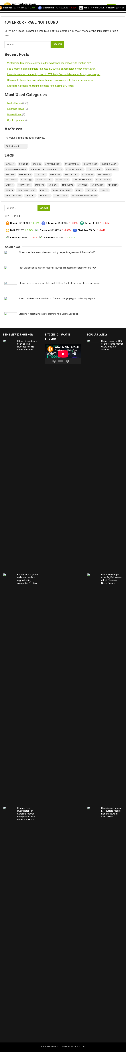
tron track (44, 195)
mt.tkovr (39, 185)
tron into (91, 190)
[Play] (49, 360)
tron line (30, 195)
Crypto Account (44, 180)
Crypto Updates (15, 120)
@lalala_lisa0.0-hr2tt (16, 169)
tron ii (79, 190)
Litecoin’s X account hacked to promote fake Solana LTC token (40, 85)
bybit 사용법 (26, 180)
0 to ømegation (72, 164)
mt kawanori (97, 185)
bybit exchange (94, 169)
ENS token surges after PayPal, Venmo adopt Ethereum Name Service (111, 579)
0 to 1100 (37, 164)
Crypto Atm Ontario (82, 180)
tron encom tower (26, 190)
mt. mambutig (24, 185)
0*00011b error (90, 164)
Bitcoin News (14, 114)
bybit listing (25, 175)
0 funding (23, 164)
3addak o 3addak (109, 164)
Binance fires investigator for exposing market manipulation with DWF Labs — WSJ (26, 814)
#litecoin (10, 164)
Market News (14, 103)
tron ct (9, 190)
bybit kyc (10, 175)
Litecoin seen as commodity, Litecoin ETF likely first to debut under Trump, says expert (53, 74)
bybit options (71, 175)
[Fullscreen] (77, 360)
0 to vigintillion (52, 164)
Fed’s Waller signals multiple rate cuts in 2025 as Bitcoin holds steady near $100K (51, 68)
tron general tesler (61, 190)
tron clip (112, 185)
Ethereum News (15, 108)
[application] (63, 354)
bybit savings (104, 175)
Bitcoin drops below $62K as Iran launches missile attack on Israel (27, 345)
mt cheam (53, 185)
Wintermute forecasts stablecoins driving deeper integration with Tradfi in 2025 (49, 63)
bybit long (40, 175)
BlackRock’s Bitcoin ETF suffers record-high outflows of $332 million (111, 812)
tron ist (104, 190)
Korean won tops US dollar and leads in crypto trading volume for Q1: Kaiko (27, 579)
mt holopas (67, 185)
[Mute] (72, 360)
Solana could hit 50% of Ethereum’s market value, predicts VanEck (112, 345)
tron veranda (60, 195)
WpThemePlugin (78, 1047)
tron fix (43, 190)
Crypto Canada (103, 180)
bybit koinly (111, 169)
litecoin (9, 185)
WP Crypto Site (54, 1047)
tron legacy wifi (13, 195)
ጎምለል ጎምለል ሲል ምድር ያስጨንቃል (84, 195)
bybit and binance (74, 169)
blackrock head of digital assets (46, 169)
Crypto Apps (62, 180)
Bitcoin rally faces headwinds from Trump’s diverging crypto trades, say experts (50, 80)
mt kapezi (82, 185)
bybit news (55, 175)
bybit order (87, 175)
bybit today (11, 180)
